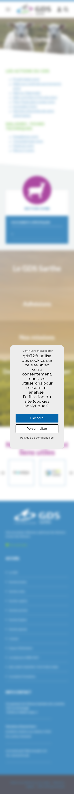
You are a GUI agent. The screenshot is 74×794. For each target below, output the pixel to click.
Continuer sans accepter (37, 350)
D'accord (37, 418)
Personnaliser (37, 428)
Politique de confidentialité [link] (37, 437)
